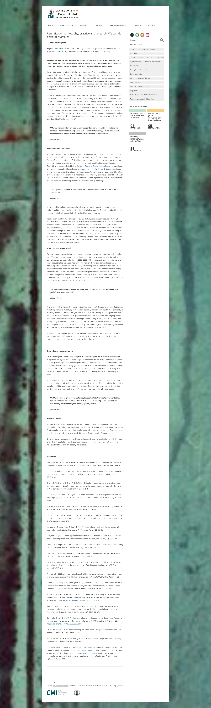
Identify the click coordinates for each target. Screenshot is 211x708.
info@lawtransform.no (60, 686)
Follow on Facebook (132, 35)
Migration (133, 91)
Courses (152, 25)
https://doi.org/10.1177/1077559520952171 (64, 624)
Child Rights (134, 66)
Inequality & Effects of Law (139, 86)
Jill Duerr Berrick (62, 48)
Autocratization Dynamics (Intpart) (142, 49)
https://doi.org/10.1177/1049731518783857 (83, 600)
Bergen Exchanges (118, 25)
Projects (84, 25)
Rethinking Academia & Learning (142, 99)
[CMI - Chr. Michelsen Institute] (60, 695)
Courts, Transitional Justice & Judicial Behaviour (147, 57)
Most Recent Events (138, 106)
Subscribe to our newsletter (142, 35)
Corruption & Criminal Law (139, 70)
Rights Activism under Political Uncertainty (145, 62)
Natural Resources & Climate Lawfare (143, 95)
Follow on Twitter (137, 35)
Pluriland (133, 53)
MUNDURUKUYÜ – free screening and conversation (137, 115)
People (99, 25)
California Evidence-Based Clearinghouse (93, 166)
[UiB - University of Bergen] (80, 695)
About (50, 25)
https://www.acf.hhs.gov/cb (87, 653)
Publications (66, 25)
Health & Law (135, 82)
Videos (138, 25)
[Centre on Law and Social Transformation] (63, 18)
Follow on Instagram (147, 35)
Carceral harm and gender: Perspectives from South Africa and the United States (155, 117)
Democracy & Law (136, 74)
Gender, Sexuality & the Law (140, 78)
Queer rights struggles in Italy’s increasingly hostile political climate (137, 138)
